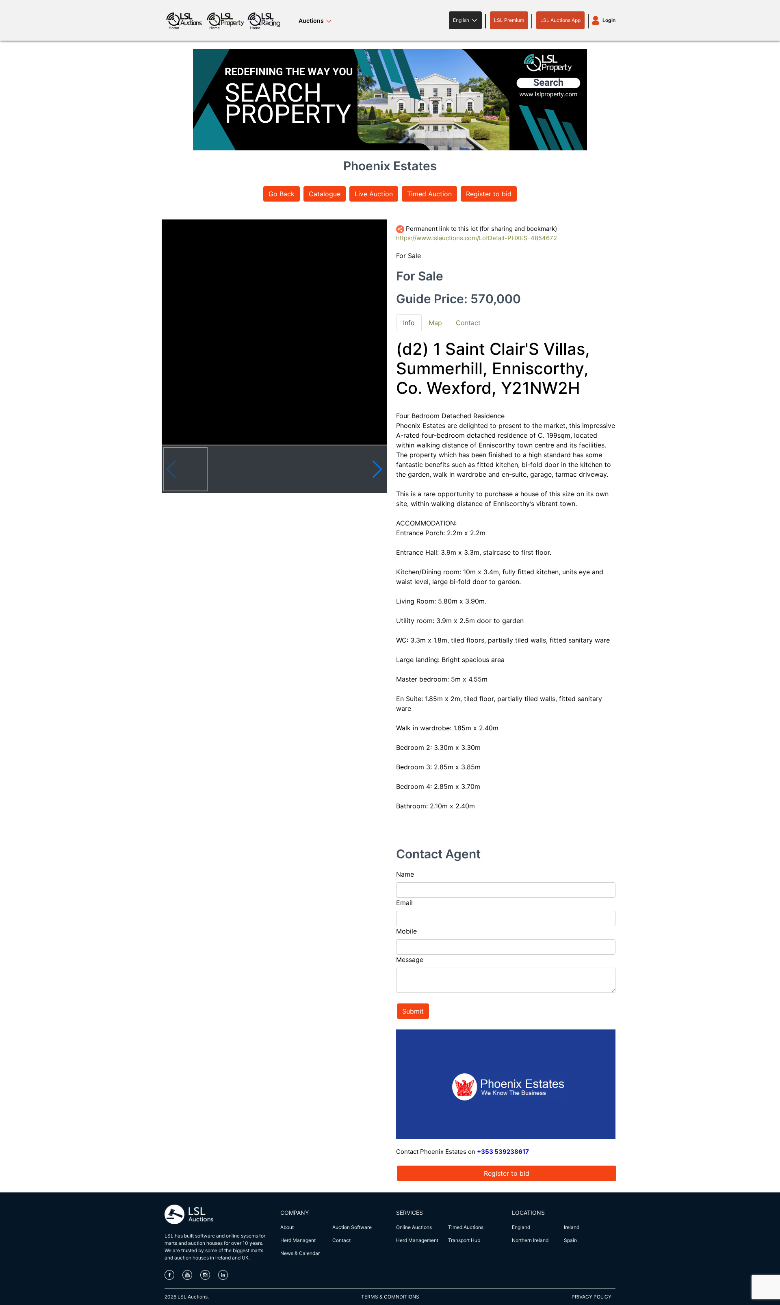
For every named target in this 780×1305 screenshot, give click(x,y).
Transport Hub (464, 1240)
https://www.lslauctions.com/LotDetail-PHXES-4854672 (476, 238)
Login (608, 20)
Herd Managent (298, 1240)
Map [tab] (435, 323)
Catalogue (324, 194)
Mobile (406, 931)
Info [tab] (409, 323)
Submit (413, 1011)
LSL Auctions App (560, 20)
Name (405, 874)
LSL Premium (509, 20)
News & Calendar (300, 1253)
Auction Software (352, 1227)
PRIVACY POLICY (591, 1297)
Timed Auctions (465, 1227)
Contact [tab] (468, 323)
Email (404, 903)
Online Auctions (414, 1227)
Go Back (282, 194)
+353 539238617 (503, 1151)
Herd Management (417, 1240)
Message (409, 959)
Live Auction (374, 194)
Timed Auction (429, 194)
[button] (465, 20)
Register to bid (488, 194)
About (287, 1227)
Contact (341, 1240)
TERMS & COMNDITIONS (390, 1297)
